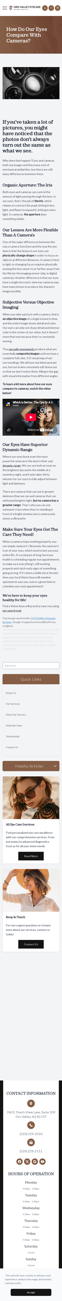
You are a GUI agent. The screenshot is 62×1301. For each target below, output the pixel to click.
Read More (31, 856)
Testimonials (13, 736)
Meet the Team (14, 725)
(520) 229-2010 (31, 1134)
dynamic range (12, 465)
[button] (5, 8)
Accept (31, 1292)
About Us (11, 692)
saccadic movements (21, 349)
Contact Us (12, 747)
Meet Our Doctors (16, 714)
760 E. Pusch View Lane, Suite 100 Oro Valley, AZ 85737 (31, 1114)
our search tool (12, 610)
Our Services (13, 703)
